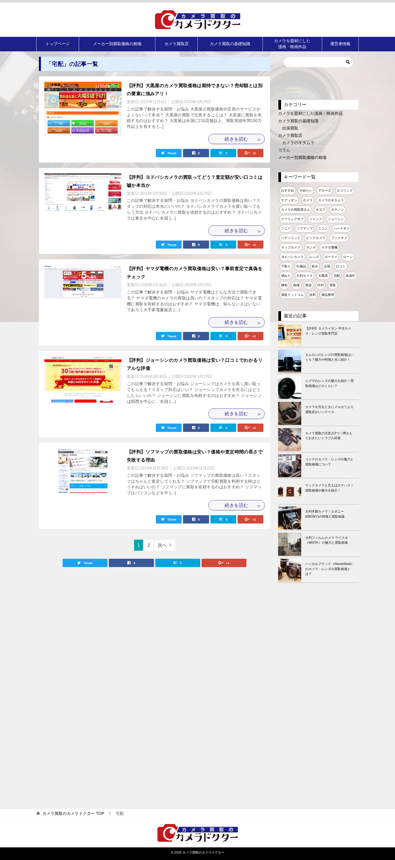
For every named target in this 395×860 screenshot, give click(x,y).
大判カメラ (304, 276)
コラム (284, 150)
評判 (320, 285)
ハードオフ (341, 228)
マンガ (311, 247)
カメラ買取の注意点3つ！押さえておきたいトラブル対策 (328, 435)
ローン (348, 257)
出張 (327, 266)
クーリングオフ (292, 219)
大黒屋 (323, 276)
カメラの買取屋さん (295, 210)
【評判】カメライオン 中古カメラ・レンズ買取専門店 (328, 331)
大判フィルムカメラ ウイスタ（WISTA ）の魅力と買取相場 (326, 540)
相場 (296, 285)
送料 (312, 295)
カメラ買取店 (176, 44)
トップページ (57, 44)
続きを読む (236, 139)
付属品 (301, 266)
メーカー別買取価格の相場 (117, 44)
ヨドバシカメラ (292, 257)
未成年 (350, 276)
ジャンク (315, 219)
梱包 (284, 285)
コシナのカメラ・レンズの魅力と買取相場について (329, 461)
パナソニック (290, 238)
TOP (73, 813)
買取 (332, 285)
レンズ (314, 257)
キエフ (320, 210)
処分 (315, 266)
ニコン (323, 228)
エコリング (345, 190)
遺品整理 (327, 295)
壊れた (286, 276)
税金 (308, 285)
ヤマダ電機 (329, 247)
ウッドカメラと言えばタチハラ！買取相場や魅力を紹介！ (329, 487)
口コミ (341, 266)
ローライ (331, 257)
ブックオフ (339, 238)
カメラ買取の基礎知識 (230, 44)
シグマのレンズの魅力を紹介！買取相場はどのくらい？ (329, 383)
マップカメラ (290, 247)
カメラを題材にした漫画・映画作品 (292, 44)
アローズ (324, 190)
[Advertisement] (318, 693)
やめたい (306, 190)
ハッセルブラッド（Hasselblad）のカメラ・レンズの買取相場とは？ (329, 569)
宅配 (336, 276)
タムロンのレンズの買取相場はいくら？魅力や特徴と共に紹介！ (329, 357)
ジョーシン (336, 219)
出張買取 (290, 128)
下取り (286, 266)
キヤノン (337, 210)
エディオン (289, 200)
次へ (162, 545)
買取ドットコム (292, 295)
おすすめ (287, 190)
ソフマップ (304, 228)
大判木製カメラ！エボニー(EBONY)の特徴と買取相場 (324, 514)
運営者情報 (340, 44)
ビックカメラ (315, 238)
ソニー (286, 228)
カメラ (308, 200)
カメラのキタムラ (298, 143)
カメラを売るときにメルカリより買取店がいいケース (329, 409)
